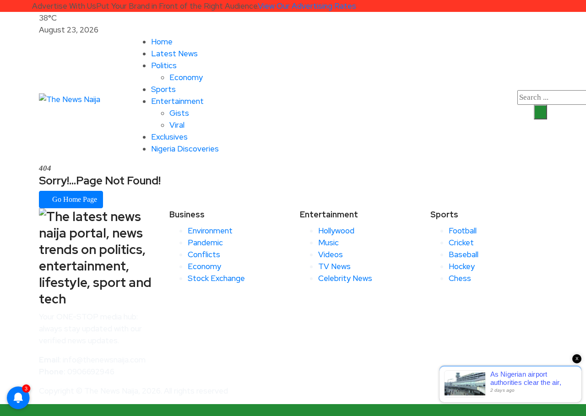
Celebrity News (345, 278)
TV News (334, 266)
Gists (179, 113)
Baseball (463, 254)
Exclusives (169, 137)
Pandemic (205, 243)
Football (463, 231)
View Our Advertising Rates (307, 6)
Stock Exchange (216, 278)
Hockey (462, 266)
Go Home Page (73, 199)
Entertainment (177, 101)
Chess (460, 278)
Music (328, 243)
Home (162, 42)
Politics (164, 65)
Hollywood (336, 231)
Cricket (461, 243)
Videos (330, 254)
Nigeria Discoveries (185, 149)
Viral (176, 125)
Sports (163, 89)
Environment (210, 231)
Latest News (174, 54)
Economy (186, 77)
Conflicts (204, 254)
